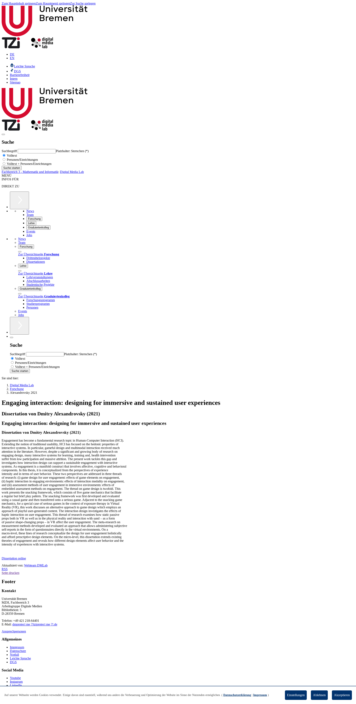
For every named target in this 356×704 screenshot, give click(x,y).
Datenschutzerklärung (237, 695)
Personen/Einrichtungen (22, 159)
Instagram (16, 681)
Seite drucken (10, 573)
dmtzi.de (34, 624)
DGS (13, 662)
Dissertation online (14, 558)
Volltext (11, 155)
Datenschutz (18, 651)
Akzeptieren (342, 695)
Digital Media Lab (72, 172)
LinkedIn (16, 685)
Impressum (17, 647)
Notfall (14, 654)
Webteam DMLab (36, 565)
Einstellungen (296, 695)
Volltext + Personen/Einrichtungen (29, 164)
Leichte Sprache (20, 658)
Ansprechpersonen (14, 631)
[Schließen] (19, 251)
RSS (5, 569)
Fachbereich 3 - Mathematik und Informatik (30, 172)
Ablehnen (319, 695)
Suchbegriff (10, 151)
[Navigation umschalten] (3, 134)
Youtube (15, 678)
